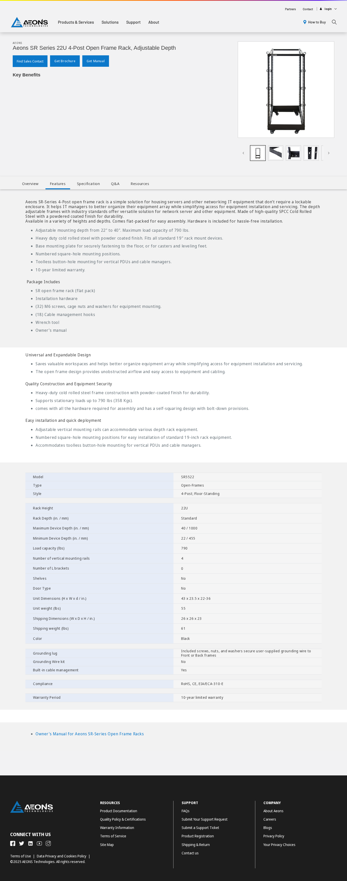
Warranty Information (117, 827)
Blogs (267, 827)
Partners (290, 9)
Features (58, 183)
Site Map (107, 844)
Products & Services (76, 22)
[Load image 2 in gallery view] (275, 153)
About (153, 22)
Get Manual (96, 61)
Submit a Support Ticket (200, 827)
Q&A (115, 183)
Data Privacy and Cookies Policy (61, 856)
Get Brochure (64, 61)
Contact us (190, 853)
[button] (76, 22)
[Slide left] (243, 153)
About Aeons (273, 810)
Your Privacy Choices (279, 844)
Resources (140, 183)
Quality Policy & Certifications (123, 819)
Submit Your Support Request (205, 819)
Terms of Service (113, 836)
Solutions (110, 22)
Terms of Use (20, 856)
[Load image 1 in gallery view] (257, 153)
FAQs (186, 810)
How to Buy (317, 22)
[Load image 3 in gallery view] (293, 153)
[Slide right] (328, 153)
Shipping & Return (196, 844)
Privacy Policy (273, 836)
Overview (30, 183)
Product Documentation (118, 810)
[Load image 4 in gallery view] (311, 153)
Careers (269, 819)
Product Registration (198, 836)
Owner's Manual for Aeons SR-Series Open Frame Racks (90, 734)
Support (133, 22)
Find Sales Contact (30, 61)
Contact (308, 9)
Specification (88, 183)
